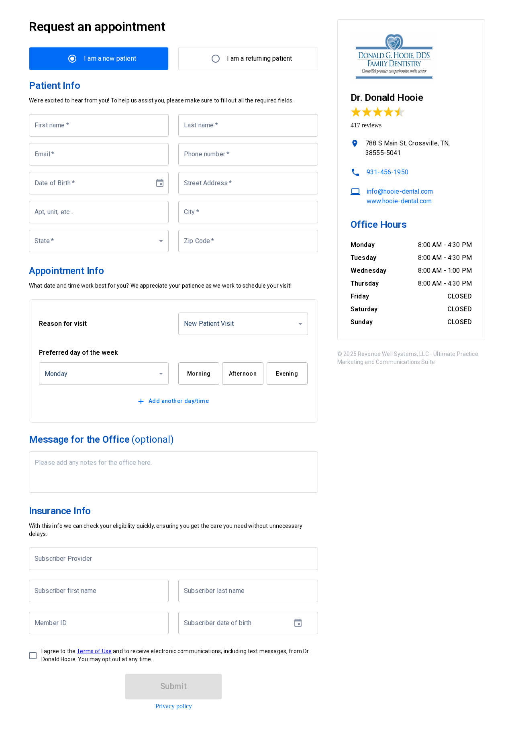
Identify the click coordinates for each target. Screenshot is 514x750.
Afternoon (243, 373)
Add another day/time (179, 401)
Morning (199, 373)
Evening (287, 373)
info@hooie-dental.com (400, 191)
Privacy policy (173, 706)
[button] (99, 241)
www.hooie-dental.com (399, 201)
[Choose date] (160, 183)
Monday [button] (56, 374)
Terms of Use (94, 651)
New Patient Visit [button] (209, 323)
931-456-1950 (387, 172)
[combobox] (167, 558)
